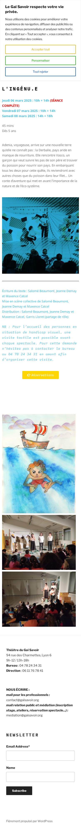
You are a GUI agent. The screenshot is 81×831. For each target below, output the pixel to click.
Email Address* (18, 746)
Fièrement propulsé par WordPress (29, 821)
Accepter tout (40, 49)
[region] (40, 40)
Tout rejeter (40, 71)
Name (10, 768)
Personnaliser (41, 60)
